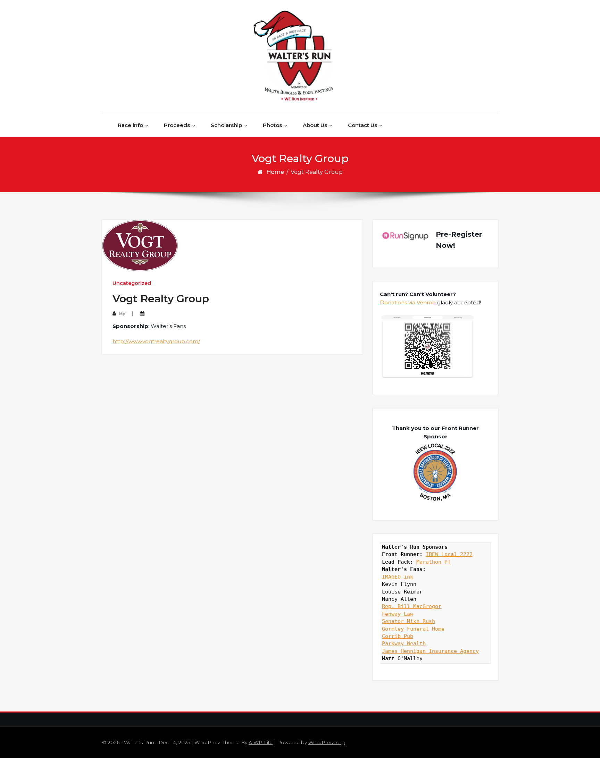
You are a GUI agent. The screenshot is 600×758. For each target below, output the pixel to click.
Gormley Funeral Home (413, 629)
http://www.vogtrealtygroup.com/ (156, 341)
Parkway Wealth (404, 643)
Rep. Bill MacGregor (411, 606)
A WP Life (261, 742)
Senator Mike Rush (408, 621)
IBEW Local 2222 (449, 554)
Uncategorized (131, 283)
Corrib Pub (397, 636)
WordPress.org (326, 742)
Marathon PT (433, 562)
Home (275, 172)
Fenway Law (397, 614)
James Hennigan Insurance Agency (430, 651)
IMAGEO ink (397, 577)
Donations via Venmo (408, 302)
